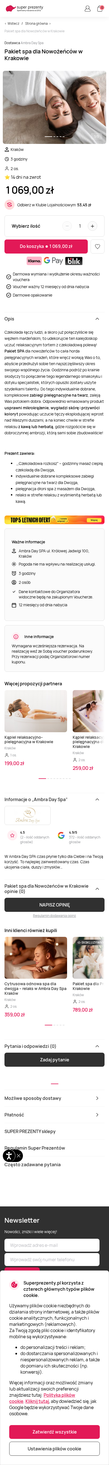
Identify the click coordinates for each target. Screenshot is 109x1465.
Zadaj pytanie (54, 1060)
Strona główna (36, 23)
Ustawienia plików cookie (54, 1449)
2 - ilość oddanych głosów (34, 839)
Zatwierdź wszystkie (54, 1432)
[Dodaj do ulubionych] (98, 246)
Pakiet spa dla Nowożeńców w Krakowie (34, 31)
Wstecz (13, 23)
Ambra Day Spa (32, 42)
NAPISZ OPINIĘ (54, 905)
